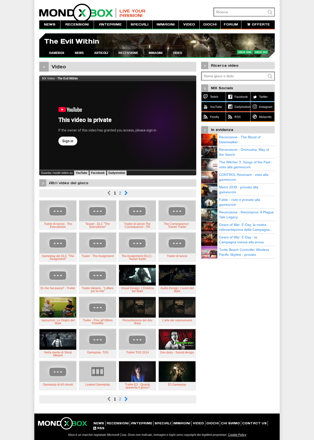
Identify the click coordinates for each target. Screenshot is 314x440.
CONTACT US (254, 423)
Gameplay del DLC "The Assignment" (58, 257)
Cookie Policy (237, 435)
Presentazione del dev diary (137, 322)
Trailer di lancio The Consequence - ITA (137, 225)
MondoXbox (78, 13)
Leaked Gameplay (97, 384)
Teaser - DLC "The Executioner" (97, 225)
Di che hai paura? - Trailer (57, 288)
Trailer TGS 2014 (137, 352)
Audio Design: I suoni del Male (177, 289)
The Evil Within (71, 41)
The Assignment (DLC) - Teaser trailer (137, 257)
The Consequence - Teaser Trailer (177, 225)
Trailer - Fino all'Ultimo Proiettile (98, 322)
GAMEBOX (56, 53)
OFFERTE (260, 24)
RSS (99, 428)
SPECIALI (139, 24)
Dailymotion (116, 173)
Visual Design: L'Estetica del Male (137, 289)
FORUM (231, 24)
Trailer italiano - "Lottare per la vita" (98, 289)
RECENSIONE (128, 53)
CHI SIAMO (230, 423)
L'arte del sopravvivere (177, 320)
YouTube (81, 173)
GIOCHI (210, 24)
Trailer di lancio (177, 256)
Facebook (98, 173)
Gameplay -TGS (97, 352)
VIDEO (189, 24)
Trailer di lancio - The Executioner (58, 225)
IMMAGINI (166, 24)
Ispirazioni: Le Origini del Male (58, 322)
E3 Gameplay (177, 384)
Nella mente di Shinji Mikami (58, 354)
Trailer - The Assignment (97, 256)
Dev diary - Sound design (177, 352)
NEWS (49, 24)
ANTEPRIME (110, 24)
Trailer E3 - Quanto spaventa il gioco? (137, 386)
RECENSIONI (77, 24)
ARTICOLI (101, 53)
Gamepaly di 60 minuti (58, 384)
